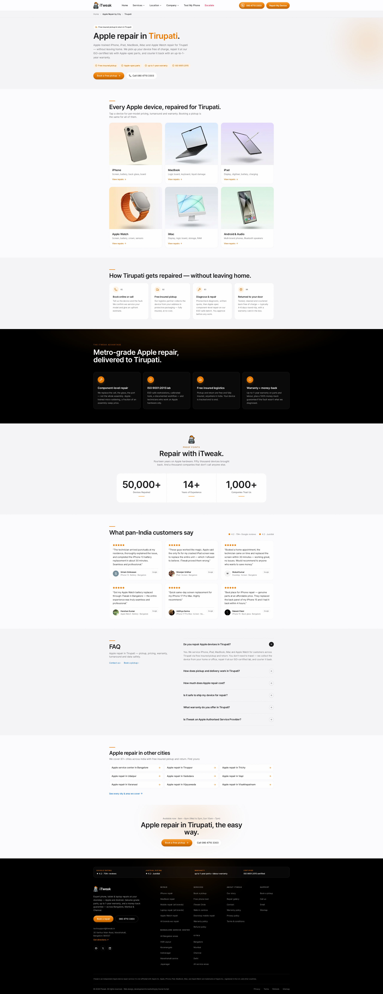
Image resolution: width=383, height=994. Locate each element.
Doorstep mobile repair (204, 915)
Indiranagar (165, 953)
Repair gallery (233, 899)
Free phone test (201, 899)
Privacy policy (233, 915)
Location (154, 5)
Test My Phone (192, 5)
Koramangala (166, 947)
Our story (231, 893)
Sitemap (264, 910)
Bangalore (198, 942)
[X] (103, 948)
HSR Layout (165, 942)
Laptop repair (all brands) (172, 910)
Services (137, 5)
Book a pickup (131, 663)
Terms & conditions (235, 921)
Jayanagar (165, 964)
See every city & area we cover (124, 793)
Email (262, 904)
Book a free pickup (107, 75)
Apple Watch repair (169, 915)
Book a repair (103, 919)
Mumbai (197, 947)
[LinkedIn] (110, 948)
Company (171, 5)
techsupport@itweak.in (104, 928)
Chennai (197, 953)
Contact (230, 904)
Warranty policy (201, 921)
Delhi (196, 958)
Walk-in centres (201, 910)
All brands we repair (169, 921)
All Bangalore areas (169, 936)
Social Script (163, 989)
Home (125, 5)
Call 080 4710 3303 (143, 75)
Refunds (275, 989)
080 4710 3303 (253, 5)
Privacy (257, 989)
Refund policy (200, 927)
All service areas (201, 964)
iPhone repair (166, 893)
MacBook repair (167, 899)
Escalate (209, 5)
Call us (263, 899)
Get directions (99, 939)
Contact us (114, 663)
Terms (266, 989)
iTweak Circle (200, 904)
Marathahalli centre (169, 958)
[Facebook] (96, 948)
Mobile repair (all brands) (172, 904)
